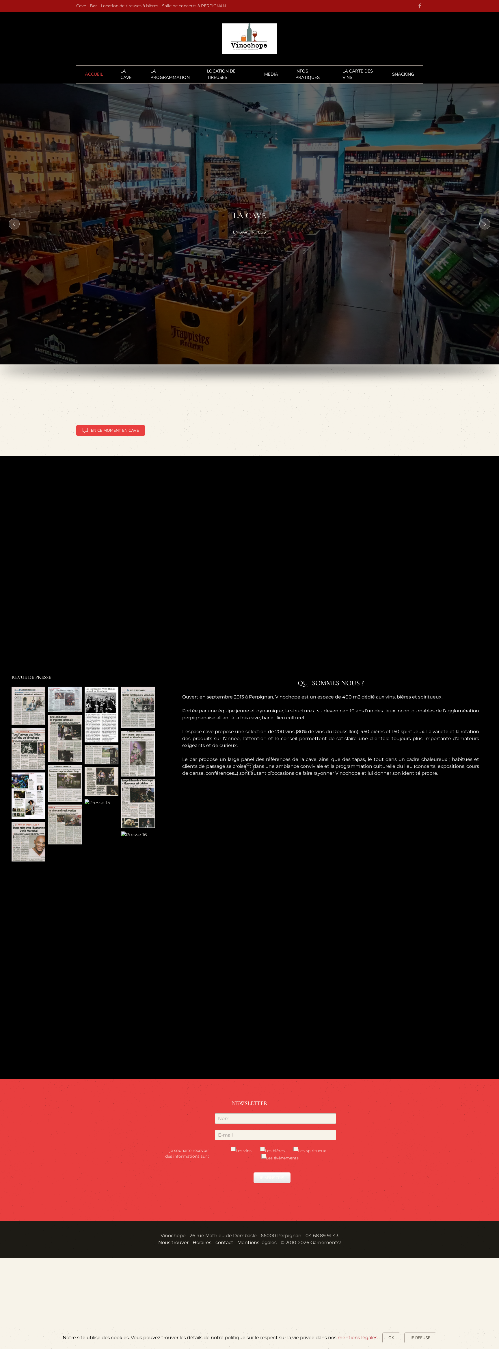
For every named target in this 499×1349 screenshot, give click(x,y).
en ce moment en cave (115, 430)
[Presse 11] (101, 781)
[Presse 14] (65, 825)
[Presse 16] (134, 834)
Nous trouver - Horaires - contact (195, 1242)
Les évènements (282, 1158)
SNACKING (403, 74)
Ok (391, 1338)
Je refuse (420, 1338)
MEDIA (271, 74)
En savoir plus (249, 232)
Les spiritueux (312, 1150)
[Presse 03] (101, 715)
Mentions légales (257, 1242)
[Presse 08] (138, 754)
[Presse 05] (28, 749)
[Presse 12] (138, 803)
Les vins (244, 1150)
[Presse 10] (65, 783)
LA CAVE (126, 74)
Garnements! (325, 1242)
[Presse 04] (138, 707)
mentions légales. (358, 1337)
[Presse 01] (28, 706)
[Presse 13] (28, 841)
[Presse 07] (101, 754)
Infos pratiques (307, 74)
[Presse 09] (28, 795)
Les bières (275, 1150)
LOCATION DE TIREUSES (221, 74)
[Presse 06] (65, 738)
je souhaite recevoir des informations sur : (187, 1153)
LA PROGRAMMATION (170, 74)
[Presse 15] (97, 802)
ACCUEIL (94, 74)
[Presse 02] (65, 699)
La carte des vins (357, 74)
